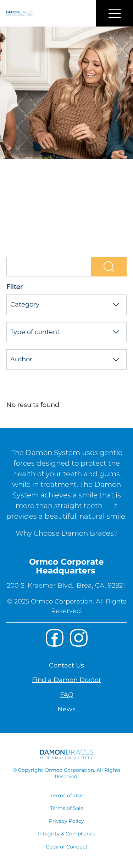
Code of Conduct (67, 847)
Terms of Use (66, 795)
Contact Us (66, 665)
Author (21, 359)
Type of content (35, 332)
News (66, 709)
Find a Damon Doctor (66, 680)
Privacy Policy (66, 821)
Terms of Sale (66, 808)
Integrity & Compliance (66, 833)
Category (24, 304)
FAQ (66, 695)
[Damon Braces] (16, 13)
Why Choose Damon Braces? (67, 533)
